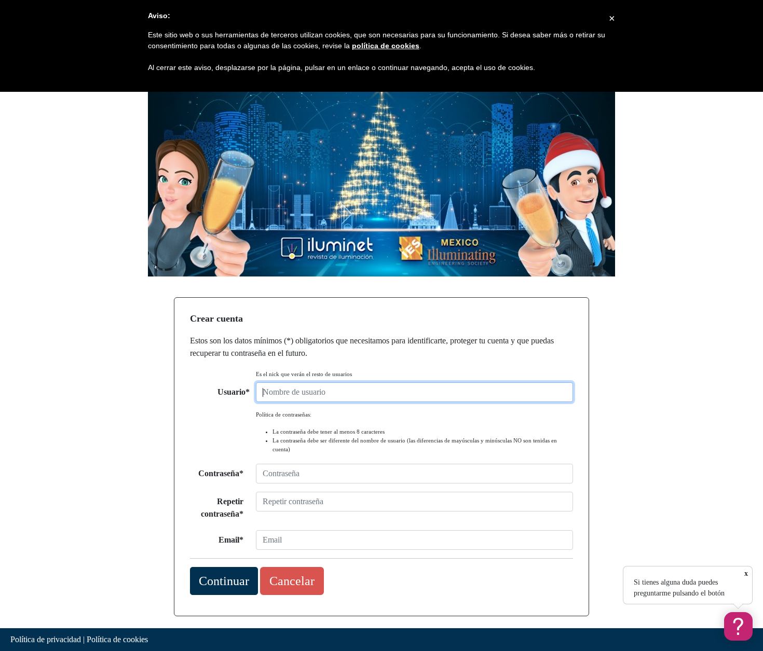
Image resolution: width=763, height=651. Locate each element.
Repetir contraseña (222, 507)
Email (229, 539)
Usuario (231, 391)
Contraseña (218, 473)
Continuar (224, 581)
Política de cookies (117, 639)
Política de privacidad (45, 639)
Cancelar (292, 581)
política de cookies (385, 45)
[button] (738, 626)
